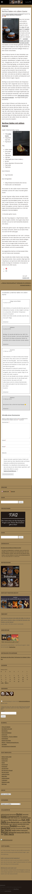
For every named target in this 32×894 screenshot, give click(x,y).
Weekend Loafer (6, 782)
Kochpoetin (4, 766)
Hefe (12, 817)
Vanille (14, 830)
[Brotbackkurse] (10, 586)
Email (4, 446)
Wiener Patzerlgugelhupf (8, 283)
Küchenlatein (5, 738)
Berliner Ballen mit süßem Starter (14, 11)
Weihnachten (24, 830)
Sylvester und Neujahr (18, 14)
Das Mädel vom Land (7, 729)
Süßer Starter (12, 14)
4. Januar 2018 (7, 302)
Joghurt (19, 817)
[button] (8, 269)
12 (14, 677)
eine (23, 27)
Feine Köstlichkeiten (6, 732)
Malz (10, 820)
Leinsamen (5, 820)
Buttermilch (25, 814)
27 (18, 681)
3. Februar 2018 (7, 351)
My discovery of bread (7, 770)
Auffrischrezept (5, 814)
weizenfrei (12, 832)
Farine (3, 762)
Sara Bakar (4, 744)
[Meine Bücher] (10, 643)
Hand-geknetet (5, 818)
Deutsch (13, 491)
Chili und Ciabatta (6, 727)
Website (4, 453)
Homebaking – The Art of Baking (9, 736)
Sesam (24, 828)
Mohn (19, 820)
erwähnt (27, 29)
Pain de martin (5, 772)
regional (14, 824)
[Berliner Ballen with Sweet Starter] (2, 16)
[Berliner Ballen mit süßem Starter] (5, 16)
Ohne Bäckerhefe (12, 822)
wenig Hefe (20, 832)
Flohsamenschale (13, 816)
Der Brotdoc (5, 730)
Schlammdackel (5, 778)
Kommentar (6, 422)
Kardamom (24, 817)
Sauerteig (5, 827)
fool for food (5, 764)
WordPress (16, 889)
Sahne (23, 826)
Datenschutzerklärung (10, 471)
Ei (29, 14)
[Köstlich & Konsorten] (6, 840)
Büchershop (12, 647)
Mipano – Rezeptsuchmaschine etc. (10, 742)
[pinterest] (7, 695)
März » (6, 683)
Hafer (21, 816)
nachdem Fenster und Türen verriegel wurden (24, 40)
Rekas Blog (4, 776)
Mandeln (15, 820)
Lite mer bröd (5, 768)
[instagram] (3, 695)
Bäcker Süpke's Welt (6, 756)
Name (4, 440)
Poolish (25, 822)
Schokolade (13, 828)
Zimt (26, 832)
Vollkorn (18, 830)
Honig (15, 817)
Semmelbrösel (19, 828)
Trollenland (4, 780)
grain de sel (4, 734)
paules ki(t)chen (5, 774)
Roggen (13, 825)
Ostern (20, 822)
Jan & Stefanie (8, 891)
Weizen (4, 832)
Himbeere (7, 14)
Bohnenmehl (13, 814)
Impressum (2, 885)
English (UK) (26, 278)
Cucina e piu (5, 760)
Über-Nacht (9, 834)
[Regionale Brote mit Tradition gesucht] (15, 608)
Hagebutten (25, 816)
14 (23, 677)
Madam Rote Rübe (6, 740)
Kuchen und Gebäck (10, 14)
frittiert (3, 14)
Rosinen (19, 826)
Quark (10, 824)
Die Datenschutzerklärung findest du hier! (11, 547)
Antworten (5, 321)
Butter (19, 814)
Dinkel (3, 816)
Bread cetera (5, 758)
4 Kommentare (18, 14)
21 (23, 679)
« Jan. (2, 683)
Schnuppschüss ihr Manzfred (9, 746)
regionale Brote (21, 824)
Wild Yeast (4, 784)
